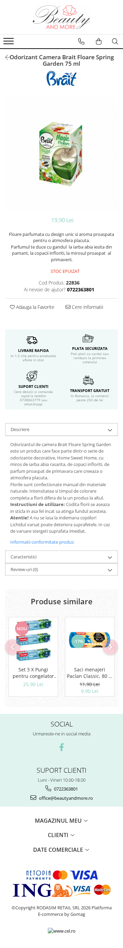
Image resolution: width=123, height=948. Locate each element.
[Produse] (9, 43)
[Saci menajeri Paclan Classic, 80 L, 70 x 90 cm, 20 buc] (89, 640)
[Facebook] (62, 747)
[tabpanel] (61, 153)
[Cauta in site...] (115, 41)
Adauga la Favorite (34, 307)
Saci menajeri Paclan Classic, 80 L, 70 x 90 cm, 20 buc (89, 672)
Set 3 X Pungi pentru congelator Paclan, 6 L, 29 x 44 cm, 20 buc (33, 672)
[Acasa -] (61, 17)
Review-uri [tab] (24, 569)
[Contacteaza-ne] (81, 41)
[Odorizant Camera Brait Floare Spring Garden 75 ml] (61, 153)
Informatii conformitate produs (42, 542)
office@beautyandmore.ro (65, 798)
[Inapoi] (5, 57)
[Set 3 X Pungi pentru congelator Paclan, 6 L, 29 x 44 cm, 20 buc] (33, 640)
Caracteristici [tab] (24, 557)
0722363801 (65, 789)
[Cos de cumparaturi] (98, 41)
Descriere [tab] (20, 429)
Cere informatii (86, 307)
